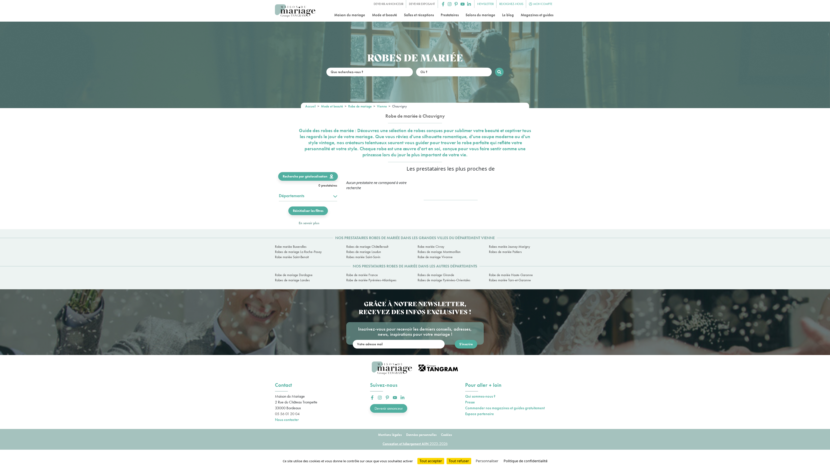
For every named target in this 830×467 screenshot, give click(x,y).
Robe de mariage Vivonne (435, 257)
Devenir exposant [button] (422, 4)
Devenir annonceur (389, 408)
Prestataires (450, 14)
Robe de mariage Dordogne (294, 275)
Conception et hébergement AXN (415, 443)
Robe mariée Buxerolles (290, 246)
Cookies (446, 434)
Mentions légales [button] (390, 434)
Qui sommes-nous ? (480, 396)
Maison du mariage (349, 14)
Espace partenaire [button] (479, 413)
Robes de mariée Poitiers (505, 251)
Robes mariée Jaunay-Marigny (509, 246)
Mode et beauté (384, 14)
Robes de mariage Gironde (436, 275)
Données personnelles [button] (421, 434)
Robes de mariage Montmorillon (439, 251)
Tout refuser (459, 461)
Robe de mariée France (362, 275)
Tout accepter (431, 461)
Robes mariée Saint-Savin (363, 257)
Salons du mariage (480, 14)
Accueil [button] (310, 106)
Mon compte (542, 4)
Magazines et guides (537, 14)
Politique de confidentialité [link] (525, 461)
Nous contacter (287, 419)
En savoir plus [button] (309, 223)
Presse (470, 402)
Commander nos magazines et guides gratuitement (505, 407)
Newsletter (485, 4)
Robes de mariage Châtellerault (367, 246)
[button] (443, 4)
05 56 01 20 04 (287, 413)
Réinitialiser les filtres (308, 210)
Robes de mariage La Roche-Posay (298, 251)
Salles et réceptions (419, 14)
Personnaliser (487, 461)
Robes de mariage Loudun (363, 251)
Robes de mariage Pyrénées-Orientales (444, 280)
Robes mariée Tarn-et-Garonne (510, 280)
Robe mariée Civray (431, 246)
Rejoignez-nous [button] (511, 4)
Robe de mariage (360, 106)
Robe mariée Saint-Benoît (292, 257)
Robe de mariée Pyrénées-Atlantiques (371, 280)
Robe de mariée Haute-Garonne (511, 275)
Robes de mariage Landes (292, 280)
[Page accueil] (295, 11)
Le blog (508, 14)
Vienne (382, 106)
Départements (291, 195)
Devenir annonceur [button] (388, 4)
